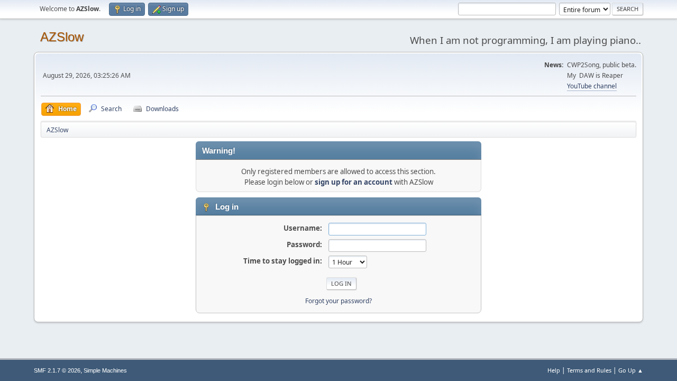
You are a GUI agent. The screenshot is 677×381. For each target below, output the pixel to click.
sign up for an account (353, 182)
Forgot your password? (338, 300)
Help (553, 370)
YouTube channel (592, 85)
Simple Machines (105, 370)
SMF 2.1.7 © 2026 (57, 370)
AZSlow (62, 37)
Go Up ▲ (630, 370)
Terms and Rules (589, 370)
